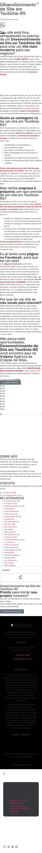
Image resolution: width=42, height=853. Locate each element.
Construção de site (12, 501)
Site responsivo (10, 527)
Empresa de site (10, 514)
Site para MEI (9, 524)
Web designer (9, 532)
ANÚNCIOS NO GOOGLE (19, 793)
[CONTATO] (37, 3)
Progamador (9, 519)
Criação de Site (10, 503)
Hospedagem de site (12, 516)
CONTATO (13, 798)
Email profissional (11, 511)
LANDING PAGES (16, 788)
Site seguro (9, 529)
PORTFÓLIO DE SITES (18, 785)
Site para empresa (11, 521)
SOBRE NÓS (14, 795)
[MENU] (4, 3)
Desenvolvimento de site (14, 506)
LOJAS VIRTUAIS (16, 790)
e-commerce (9, 509)
